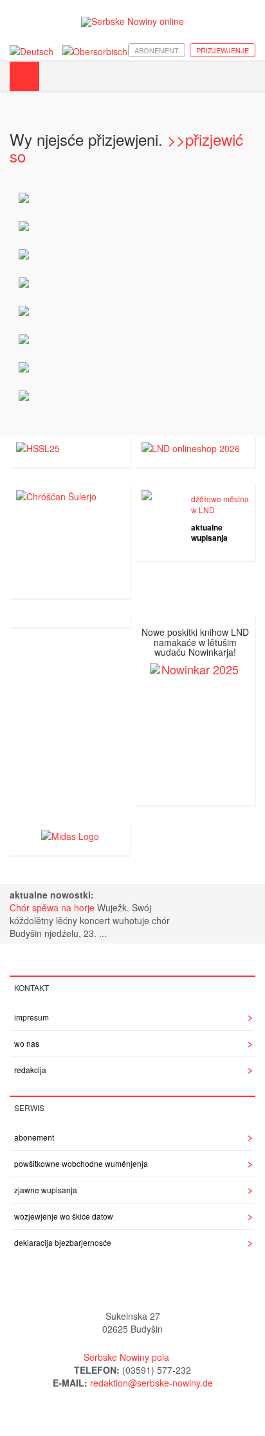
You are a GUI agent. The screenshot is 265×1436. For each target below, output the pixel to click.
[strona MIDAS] (70, 834)
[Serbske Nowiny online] (132, 21)
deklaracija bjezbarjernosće (62, 1242)
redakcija (30, 1069)
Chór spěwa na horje (53, 907)
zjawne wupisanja (45, 1189)
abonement (156, 50)
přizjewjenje (222, 50)
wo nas (26, 1043)
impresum (31, 1016)
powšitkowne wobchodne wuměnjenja (81, 1163)
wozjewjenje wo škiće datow (63, 1216)
